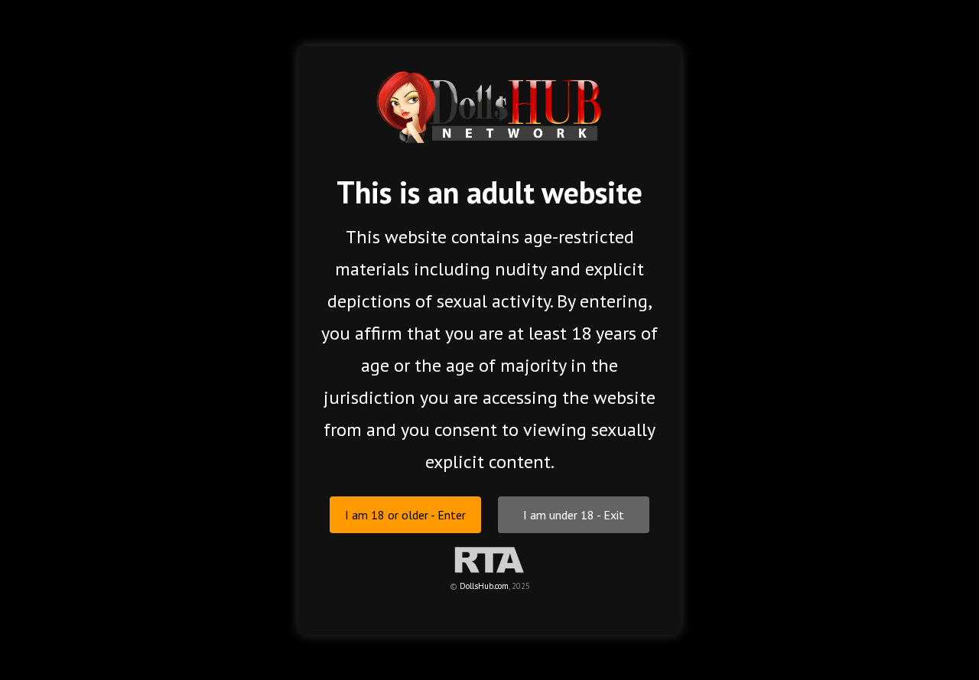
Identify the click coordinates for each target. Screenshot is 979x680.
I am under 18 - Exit (573, 514)
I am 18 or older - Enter (405, 514)
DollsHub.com (484, 585)
